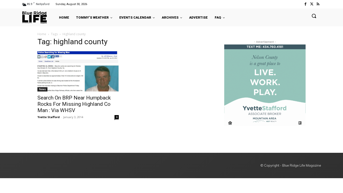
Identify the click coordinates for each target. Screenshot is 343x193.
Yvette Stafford (48, 117)
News (42, 89)
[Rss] (318, 4)
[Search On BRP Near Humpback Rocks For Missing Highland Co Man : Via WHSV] (78, 71)
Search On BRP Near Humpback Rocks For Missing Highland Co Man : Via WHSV (74, 104)
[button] (314, 16)
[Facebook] (305, 4)
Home (41, 34)
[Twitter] (312, 4)
